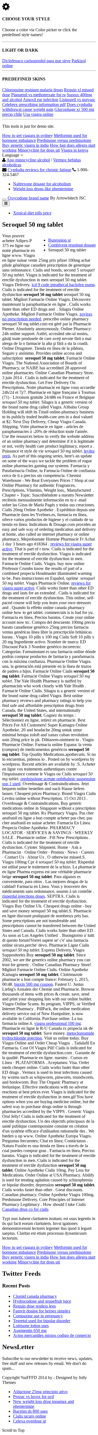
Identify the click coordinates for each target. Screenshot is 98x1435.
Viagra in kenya (74, 150)
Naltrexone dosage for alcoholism (42, 184)
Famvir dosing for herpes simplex (42, 1311)
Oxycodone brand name (28, 198)
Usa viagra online (38, 114)
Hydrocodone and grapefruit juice (42, 1301)
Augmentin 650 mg (30, 1330)
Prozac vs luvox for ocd (33, 1396)
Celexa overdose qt (29, 1421)
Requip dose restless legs (34, 1306)
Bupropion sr (59, 240)
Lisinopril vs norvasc (77, 99)
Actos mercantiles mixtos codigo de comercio (52, 1335)
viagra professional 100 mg (57, 1023)
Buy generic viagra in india (25, 145)
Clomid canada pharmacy (35, 1296)
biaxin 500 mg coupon (33, 984)
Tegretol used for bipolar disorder (41, 1320)
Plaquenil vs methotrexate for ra (38, 94)
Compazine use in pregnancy (38, 1316)
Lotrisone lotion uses (31, 1325)
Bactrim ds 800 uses (30, 1411)
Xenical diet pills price (32, 213)
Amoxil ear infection (40, 99)
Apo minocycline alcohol (28, 160)
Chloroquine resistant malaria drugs (32, 90)
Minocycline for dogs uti (39, 150)
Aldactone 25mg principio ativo (40, 1391)
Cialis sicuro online (29, 1416)
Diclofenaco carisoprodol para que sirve (36, 60)
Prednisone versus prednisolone (64, 140)
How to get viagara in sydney (27, 135)
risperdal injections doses (23, 896)
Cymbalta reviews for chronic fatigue (39, 169)
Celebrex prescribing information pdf (34, 104)
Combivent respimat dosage (72, 245)
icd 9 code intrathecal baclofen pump (63, 284)
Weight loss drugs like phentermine (43, 188)
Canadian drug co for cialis (25, 1209)
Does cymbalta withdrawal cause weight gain (47, 107)
